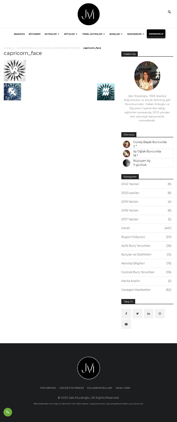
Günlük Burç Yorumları (145, 272)
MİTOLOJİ (69, 34)
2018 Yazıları (145, 210)
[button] (169, 12)
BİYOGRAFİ (34, 34)
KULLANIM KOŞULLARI (99, 387)
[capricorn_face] (15, 70)
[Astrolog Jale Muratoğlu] (88, 14)
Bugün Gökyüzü (145, 237)
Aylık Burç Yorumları (145, 245)
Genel (145, 228)
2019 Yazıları (145, 201)
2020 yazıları (145, 193)
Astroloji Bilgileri (145, 263)
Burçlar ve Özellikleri (145, 254)
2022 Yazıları (145, 184)
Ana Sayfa (9, 48)
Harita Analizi (145, 281)
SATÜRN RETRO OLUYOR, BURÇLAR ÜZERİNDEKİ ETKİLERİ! (48, 48)
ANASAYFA (19, 34)
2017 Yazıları (145, 219)
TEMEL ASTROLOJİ (92, 34)
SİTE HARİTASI (48, 387)
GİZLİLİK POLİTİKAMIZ (71, 387)
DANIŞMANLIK (156, 34)
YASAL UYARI (122, 387)
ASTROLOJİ (51, 34)
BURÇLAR (115, 34)
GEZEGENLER (134, 34)
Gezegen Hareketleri (145, 289)
